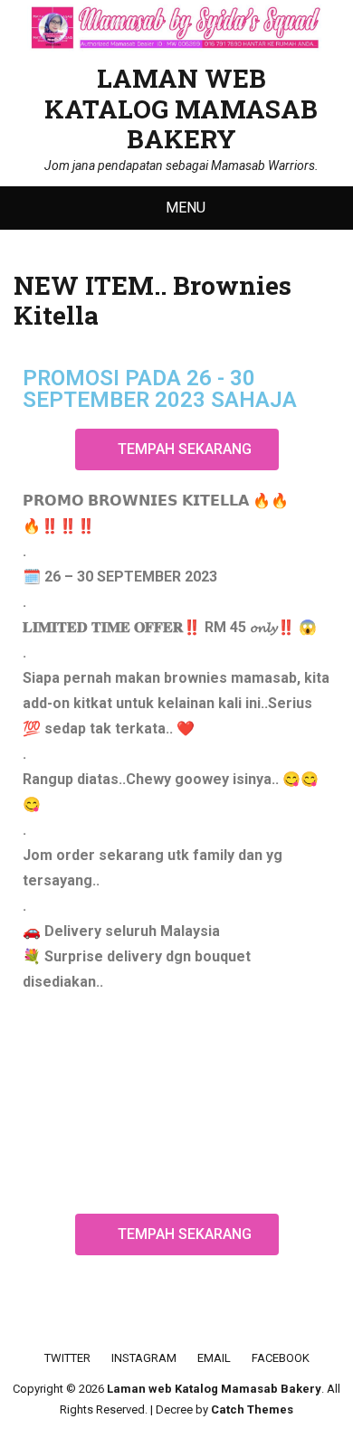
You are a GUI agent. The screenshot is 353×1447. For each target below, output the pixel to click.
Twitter (67, 1358)
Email (214, 1358)
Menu (185, 207)
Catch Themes (252, 1409)
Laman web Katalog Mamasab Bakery (181, 108)
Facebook (281, 1358)
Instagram (143, 1358)
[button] (177, 449)
